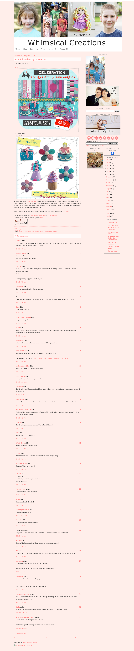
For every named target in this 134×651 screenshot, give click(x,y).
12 (80, 376)
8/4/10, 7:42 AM (21, 282)
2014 (108, 163)
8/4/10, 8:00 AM (21, 302)
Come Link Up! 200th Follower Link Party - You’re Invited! (51, 358)
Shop (25, 49)
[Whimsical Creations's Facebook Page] (112, 154)
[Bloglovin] (89, 139)
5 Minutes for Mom (36, 216)
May (108, 197)
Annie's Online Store (23, 594)
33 (80, 617)
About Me (53, 49)
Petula (18, 453)
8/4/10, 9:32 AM (21, 346)
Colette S (19, 422)
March (108, 203)
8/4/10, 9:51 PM (21, 505)
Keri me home (112, 251)
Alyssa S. (19, 240)
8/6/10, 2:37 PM (21, 546)
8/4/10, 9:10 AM (21, 323)
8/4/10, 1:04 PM (21, 405)
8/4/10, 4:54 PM (21, 449)
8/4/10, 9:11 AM (21, 336)
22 (80, 489)
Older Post (78, 638)
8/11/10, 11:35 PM (21, 628)
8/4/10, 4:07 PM (21, 428)
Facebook (34, 49)
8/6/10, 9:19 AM (21, 536)
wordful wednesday (38, 231)
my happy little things (113, 233)
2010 (108, 174)
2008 (108, 216)
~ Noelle (18, 474)
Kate (17, 433)
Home (17, 49)
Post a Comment (21, 633)
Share (15, 228)
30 (80, 576)
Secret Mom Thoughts (23, 317)
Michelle (19, 520)
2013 (108, 165)
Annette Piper (20, 489)
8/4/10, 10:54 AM (21, 372)
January (109, 209)
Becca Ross (19, 576)
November (109, 180)
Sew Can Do (20, 340)
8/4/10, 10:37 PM (21, 515)
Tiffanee (18, 540)
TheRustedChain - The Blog (113, 228)
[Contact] (93, 139)
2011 (108, 171)
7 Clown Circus (52, 216)
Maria (18, 499)
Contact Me (64, 49)
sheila (18, 327)
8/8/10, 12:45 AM (21, 590)
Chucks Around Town (113, 247)
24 (80, 510)
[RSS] (105, 139)
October (109, 183)
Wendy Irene (20, 443)
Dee (17, 307)
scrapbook (28, 231)
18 (80, 443)
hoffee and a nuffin (22, 366)
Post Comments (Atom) (29, 642)
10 (80, 351)
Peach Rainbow (21, 253)
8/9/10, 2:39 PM (21, 602)
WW (44, 216)
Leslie (18, 607)
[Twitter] (101, 139)
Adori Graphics (31, 201)
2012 (108, 168)
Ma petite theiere (113, 225)
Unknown (19, 286)
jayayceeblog (20, 399)
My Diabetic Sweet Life (23, 409)
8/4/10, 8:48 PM (21, 485)
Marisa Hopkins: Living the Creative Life (113, 238)
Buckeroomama (21, 463)
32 (80, 607)
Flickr (43, 49)
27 (80, 540)
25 (80, 520)
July (107, 191)
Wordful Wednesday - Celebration (31, 59)
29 (80, 561)
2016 (108, 160)
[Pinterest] (108, 139)
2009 (108, 213)
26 (80, 530)
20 (80, 463)
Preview (88, 145)
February (109, 206)
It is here (16, 67)
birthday (21, 231)
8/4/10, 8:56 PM (21, 495)
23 (80, 499)
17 (80, 433)
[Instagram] (112, 139)
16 (80, 422)
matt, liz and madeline (112, 243)
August (108, 189)
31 (80, 594)
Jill (17, 551)
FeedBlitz (103, 145)
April (108, 200)
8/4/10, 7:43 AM (21, 292)
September (109, 186)
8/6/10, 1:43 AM (21, 526)
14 (80, 399)
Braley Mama (20, 376)
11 (80, 366)
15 (80, 409)
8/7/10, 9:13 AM (21, 572)
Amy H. (18, 266)
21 (80, 474)
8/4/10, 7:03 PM (21, 459)
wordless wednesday (51, 231)
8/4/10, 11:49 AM (21, 395)
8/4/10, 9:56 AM (21, 361)
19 (80, 453)
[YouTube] (116, 139)
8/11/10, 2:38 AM (21, 613)
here (67, 211)
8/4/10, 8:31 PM (21, 469)
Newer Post (17, 638)
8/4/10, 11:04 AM (21, 382)
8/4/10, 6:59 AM (21, 249)
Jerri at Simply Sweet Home (25, 617)
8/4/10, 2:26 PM (21, 418)
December (109, 177)
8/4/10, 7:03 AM (21, 262)
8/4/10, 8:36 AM (21, 313)
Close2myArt (112, 222)
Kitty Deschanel (21, 350)
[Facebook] (97, 139)
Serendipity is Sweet (22, 510)
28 (80, 551)
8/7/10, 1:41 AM (21, 556)
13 (80, 386)
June (108, 194)
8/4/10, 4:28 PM (21, 438)
